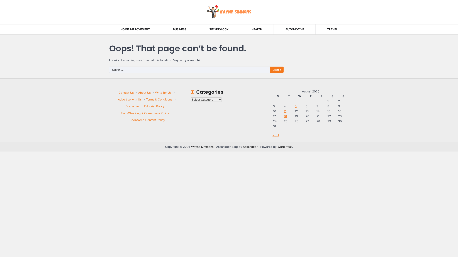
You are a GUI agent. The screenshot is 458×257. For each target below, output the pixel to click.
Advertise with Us (130, 99)
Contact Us (126, 92)
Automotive (294, 29)
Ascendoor (250, 146)
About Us (144, 92)
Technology (218, 29)
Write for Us (163, 92)
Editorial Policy (154, 106)
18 (285, 116)
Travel (332, 29)
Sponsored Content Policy (147, 120)
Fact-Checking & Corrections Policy (145, 113)
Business (179, 29)
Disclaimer (133, 106)
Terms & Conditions (159, 99)
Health (257, 29)
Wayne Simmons (202, 146)
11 (285, 111)
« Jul (275, 135)
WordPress (284, 146)
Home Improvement (135, 29)
